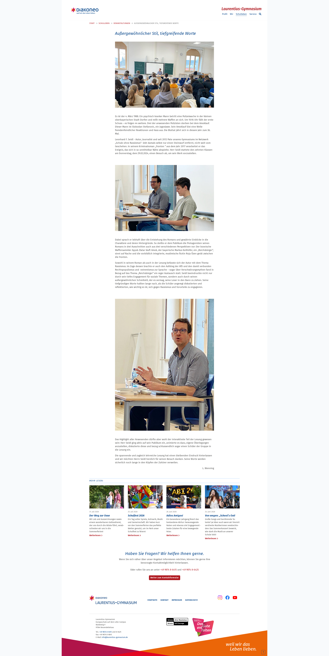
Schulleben (241, 14)
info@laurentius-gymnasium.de (115, 637)
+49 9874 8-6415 (168, 569)
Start (92, 23)
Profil (224, 14)
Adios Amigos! (174, 515)
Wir (231, 14)
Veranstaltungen (121, 23)
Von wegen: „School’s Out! (220, 515)
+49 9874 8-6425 (190, 569)
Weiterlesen (95, 535)
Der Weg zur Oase (99, 515)
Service (253, 14)
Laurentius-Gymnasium (242, 9)
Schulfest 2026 (136, 515)
